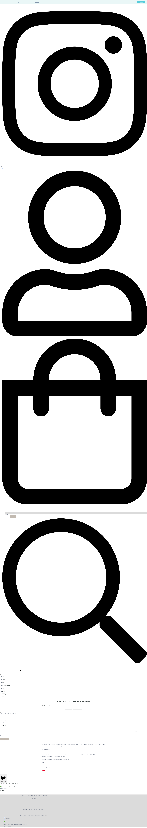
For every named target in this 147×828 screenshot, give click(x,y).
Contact (3, 689)
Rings (3, 682)
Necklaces (4, 680)
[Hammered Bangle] (8, 786)
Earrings (3, 679)
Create (9, 826)
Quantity (2, 735)
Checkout (13, 516)
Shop (3, 676)
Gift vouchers (4, 686)
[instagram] (74, 166)
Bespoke (3, 691)
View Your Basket (68, 709)
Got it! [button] (141, 2)
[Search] (19, 669)
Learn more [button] (37, 2)
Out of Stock (2, 785)
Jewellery (43, 705)
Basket (7, 516)
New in (3, 677)
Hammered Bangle (3, 788)
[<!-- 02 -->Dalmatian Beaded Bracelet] (1, 717)
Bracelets (4, 683)
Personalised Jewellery (6, 685)
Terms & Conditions (39, 815)
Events (3, 693)
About (3, 688)
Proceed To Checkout (77, 709)
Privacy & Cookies (30, 815)
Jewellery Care (23, 815)
